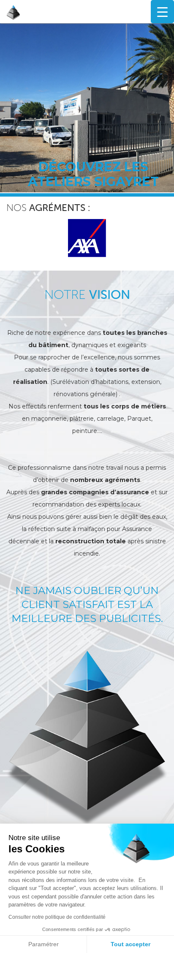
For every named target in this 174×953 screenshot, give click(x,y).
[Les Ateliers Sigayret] (49, 12)
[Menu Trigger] (162, 11)
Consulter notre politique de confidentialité (57, 917)
